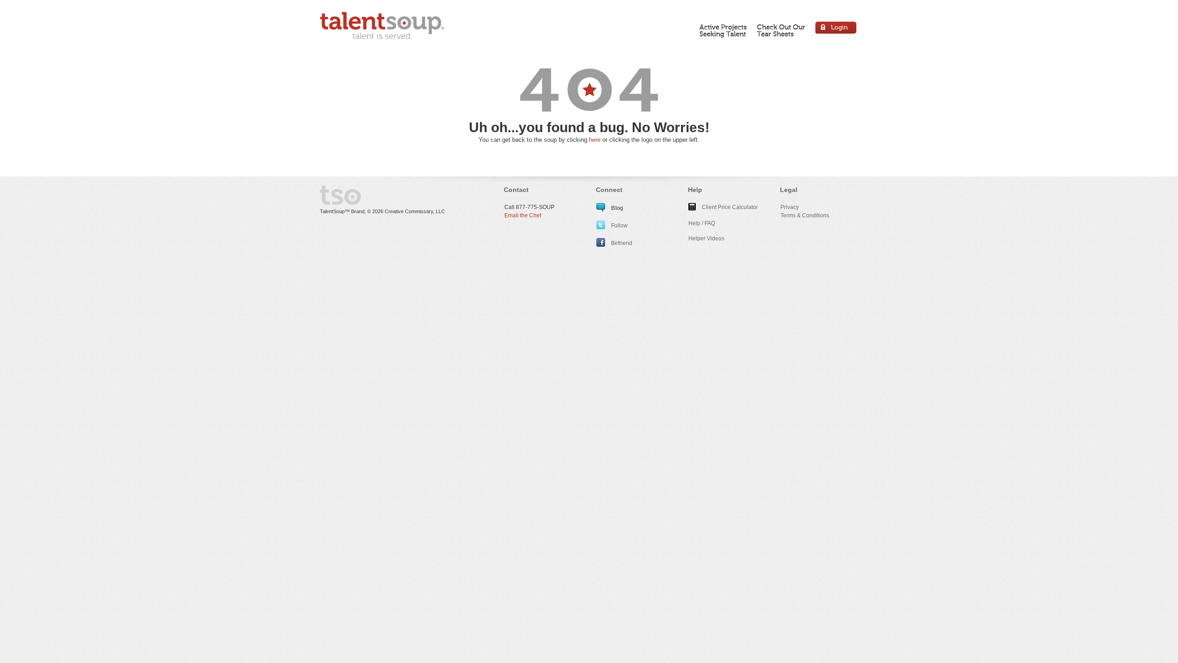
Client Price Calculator (729, 207)
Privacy (789, 207)
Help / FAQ (701, 223)
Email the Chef (522, 215)
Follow (619, 225)
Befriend (621, 243)
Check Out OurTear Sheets (781, 30)
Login (836, 29)
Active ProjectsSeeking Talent (723, 30)
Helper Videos (706, 238)
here (595, 139)
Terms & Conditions (804, 215)
